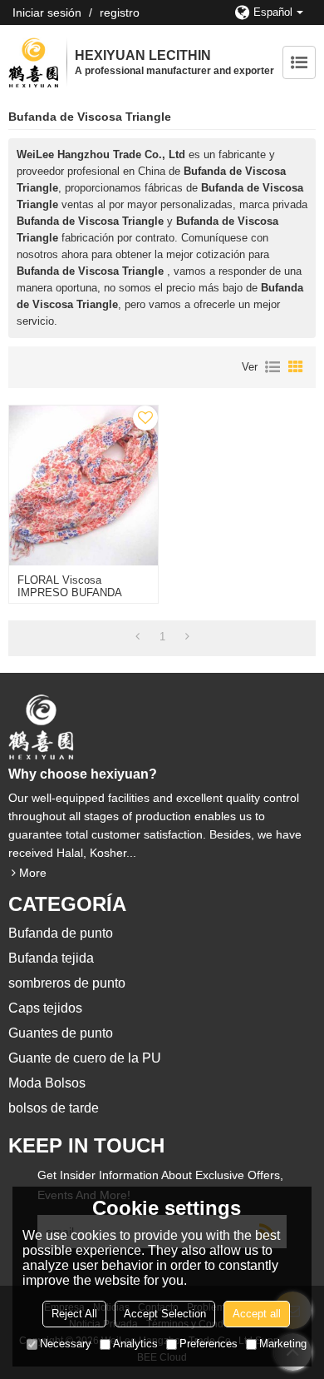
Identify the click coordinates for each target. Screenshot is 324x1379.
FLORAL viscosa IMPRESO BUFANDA (69, 586)
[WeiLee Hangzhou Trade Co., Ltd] (33, 62)
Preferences (208, 1343)
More (33, 872)
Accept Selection (165, 1313)
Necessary (65, 1343)
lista (272, 367)
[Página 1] (137, 637)
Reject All (74, 1313)
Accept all (257, 1313)
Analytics (135, 1343)
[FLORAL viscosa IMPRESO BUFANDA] (83, 485)
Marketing (283, 1343)
